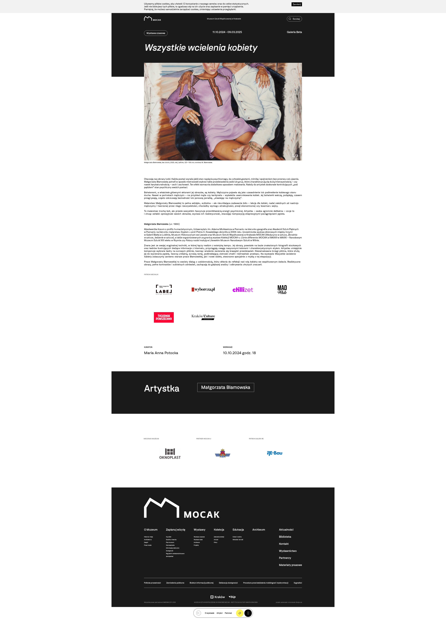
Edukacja (238, 529)
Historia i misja (148, 537)
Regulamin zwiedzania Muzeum (175, 553)
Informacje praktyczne (172, 548)
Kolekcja (219, 529)
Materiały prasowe (290, 565)
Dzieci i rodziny (237, 537)
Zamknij (297, 4)
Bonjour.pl (299, 602)
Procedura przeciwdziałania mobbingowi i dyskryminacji (265, 583)
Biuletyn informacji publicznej (201, 583)
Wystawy (199, 529)
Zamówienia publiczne (175, 583)
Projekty (196, 545)
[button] (248, 613)
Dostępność (169, 551)
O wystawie (209, 613)
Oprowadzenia (170, 545)
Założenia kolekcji (219, 537)
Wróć (198, 613)
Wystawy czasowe (199, 537)
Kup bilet (168, 537)
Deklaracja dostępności (228, 583)
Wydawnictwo (288, 551)
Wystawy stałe (198, 539)
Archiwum (197, 542)
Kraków (217, 597)
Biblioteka (285, 536)
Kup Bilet (239, 613)
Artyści (216, 539)
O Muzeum (150, 529)
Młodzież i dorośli (238, 539)
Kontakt (284, 543)
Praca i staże (147, 545)
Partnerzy (285, 558)
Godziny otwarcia (171, 539)
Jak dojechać (169, 556)
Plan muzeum (170, 542)
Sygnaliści (298, 583)
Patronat (228, 613)
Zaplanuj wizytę (175, 529)
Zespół (146, 542)
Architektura (147, 539)
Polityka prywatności (152, 583)
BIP (232, 597)
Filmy (215, 542)
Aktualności (286, 529)
